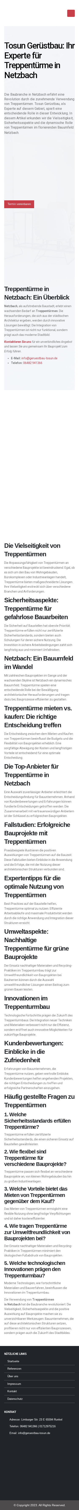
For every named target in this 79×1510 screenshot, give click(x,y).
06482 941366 (32, 363)
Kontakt (12, 1391)
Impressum (14, 1383)
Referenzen (14, 1368)
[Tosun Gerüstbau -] (15, 11)
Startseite (13, 1361)
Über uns (12, 1376)
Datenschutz (15, 1398)
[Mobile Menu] (71, 13)
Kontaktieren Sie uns (17, 341)
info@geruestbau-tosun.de (39, 358)
